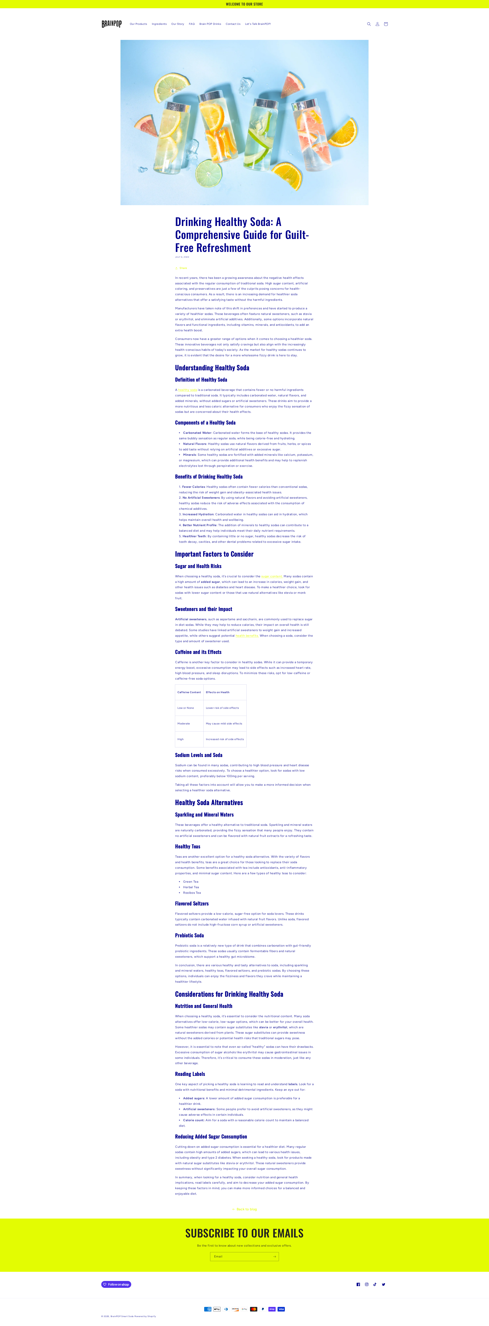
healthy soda (187, 390)
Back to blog (247, 1209)
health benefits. (247, 636)
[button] (369, 24)
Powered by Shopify (145, 1316)
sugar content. (272, 576)
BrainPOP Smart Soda (122, 1316)
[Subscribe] (274, 1256)
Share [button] (183, 268)
